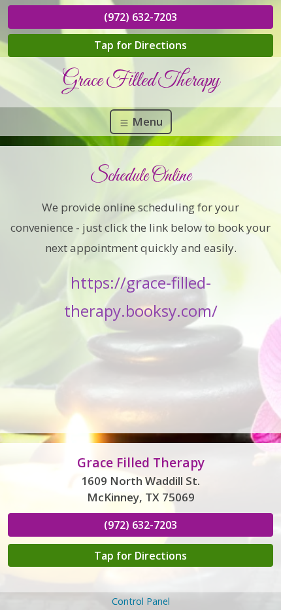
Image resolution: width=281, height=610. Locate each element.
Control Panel (141, 601)
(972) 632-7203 (140, 17)
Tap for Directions (140, 45)
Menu (146, 121)
